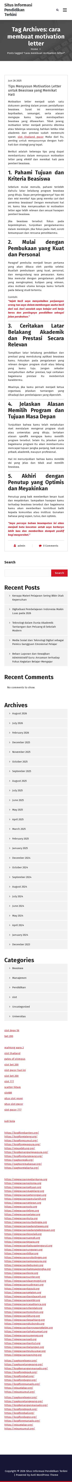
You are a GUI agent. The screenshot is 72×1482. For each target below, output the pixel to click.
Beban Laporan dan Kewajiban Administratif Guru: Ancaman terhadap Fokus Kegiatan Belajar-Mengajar (36, 657)
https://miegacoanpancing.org (23, 1354)
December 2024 (21, 857)
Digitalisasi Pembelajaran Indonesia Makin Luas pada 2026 (38, 611)
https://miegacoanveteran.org (22, 1202)
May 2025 (17, 809)
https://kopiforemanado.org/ (22, 1384)
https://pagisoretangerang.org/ (23, 1364)
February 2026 (20, 732)
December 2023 (21, 944)
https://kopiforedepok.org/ (20, 1372)
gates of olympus (14, 1058)
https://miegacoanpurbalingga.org (25, 1222)
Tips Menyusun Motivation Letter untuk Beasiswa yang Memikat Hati (34, 90)
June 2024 (18, 905)
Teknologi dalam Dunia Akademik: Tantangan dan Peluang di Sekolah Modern (34, 626)
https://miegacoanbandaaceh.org (25, 1296)
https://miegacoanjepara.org (21, 1241)
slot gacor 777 (12, 1109)
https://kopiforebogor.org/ (20, 1380)
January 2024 (20, 934)
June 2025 (18, 800)
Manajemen (19, 977)
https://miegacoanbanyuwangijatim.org (28, 1327)
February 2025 (20, 838)
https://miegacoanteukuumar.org (25, 1351)
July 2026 (17, 723)
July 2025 (17, 790)
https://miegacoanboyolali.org (23, 1234)
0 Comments (50, 545)
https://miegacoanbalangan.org (24, 1347)
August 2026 (19, 713)
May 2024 (17, 915)
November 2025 (21, 751)
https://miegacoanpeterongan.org (25, 1195)
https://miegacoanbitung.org (22, 1315)
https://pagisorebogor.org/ (20, 1360)
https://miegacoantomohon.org (23, 1312)
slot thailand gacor (31, 136)
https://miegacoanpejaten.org (22, 1292)
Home (34, 49)
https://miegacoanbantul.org (22, 1343)
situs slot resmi (13, 1098)
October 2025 (20, 761)
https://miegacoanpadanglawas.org (26, 1226)
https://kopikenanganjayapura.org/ (26, 1152)
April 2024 (18, 925)
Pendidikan (19, 987)
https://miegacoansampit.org (22, 1237)
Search (9, 562)
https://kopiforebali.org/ (19, 1376)
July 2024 (17, 896)
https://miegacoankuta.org (21, 1218)
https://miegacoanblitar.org (21, 1253)
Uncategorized (21, 1006)
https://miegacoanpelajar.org (22, 1214)
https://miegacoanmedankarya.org (25, 1179)
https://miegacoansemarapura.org (25, 1261)
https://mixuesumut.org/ (19, 1391)
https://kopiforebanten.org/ (21, 1132)
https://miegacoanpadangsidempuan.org (29, 1230)
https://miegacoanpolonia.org (22, 1183)
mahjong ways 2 (14, 1047)
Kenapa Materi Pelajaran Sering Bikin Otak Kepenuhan (38, 597)
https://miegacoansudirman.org (24, 1284)
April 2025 (18, 819)
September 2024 (21, 877)
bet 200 (8, 1036)
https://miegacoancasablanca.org (25, 1304)
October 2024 (20, 867)
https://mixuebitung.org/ (19, 1148)
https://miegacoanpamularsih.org (25, 1198)
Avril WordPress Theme (44, 1474)
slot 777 (9, 1081)
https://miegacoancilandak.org (23, 1308)
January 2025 (20, 848)
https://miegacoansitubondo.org (24, 1323)
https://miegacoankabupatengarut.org (28, 1245)
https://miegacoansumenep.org (23, 1335)
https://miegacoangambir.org (22, 1300)
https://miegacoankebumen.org (23, 1265)
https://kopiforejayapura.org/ (22, 1144)
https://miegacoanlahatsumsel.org (25, 1331)
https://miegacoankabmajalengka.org (27, 1269)
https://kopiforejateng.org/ (21, 1136)
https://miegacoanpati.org (20, 1339)
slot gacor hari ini (15, 1070)
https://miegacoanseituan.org (22, 1187)
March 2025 (19, 828)
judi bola (9, 1121)
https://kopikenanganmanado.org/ (26, 1368)
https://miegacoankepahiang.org (24, 1319)
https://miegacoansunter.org (22, 1276)
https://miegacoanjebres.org (21, 1210)
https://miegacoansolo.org (20, 1206)
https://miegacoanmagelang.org (24, 1191)
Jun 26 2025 (14, 80)
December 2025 (21, 742)
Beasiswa (17, 968)
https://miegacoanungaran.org (23, 1249)
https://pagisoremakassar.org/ (23, 1164)
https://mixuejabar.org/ (18, 1387)
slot (14, 997)
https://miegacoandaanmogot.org (25, 1280)
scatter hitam (12, 1087)
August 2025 (19, 780)
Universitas (19, 1016)
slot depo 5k (11, 1030)
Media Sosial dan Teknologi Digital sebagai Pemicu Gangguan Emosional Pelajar (38, 642)
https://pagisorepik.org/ (19, 1160)
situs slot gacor (13, 1104)
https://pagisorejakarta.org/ (21, 1167)
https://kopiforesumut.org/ (21, 1140)
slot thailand (12, 1053)
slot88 (8, 1092)
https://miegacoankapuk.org (21, 1288)
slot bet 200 (11, 1064)
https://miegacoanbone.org (21, 1273)
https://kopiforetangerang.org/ (23, 1156)
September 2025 (21, 771)
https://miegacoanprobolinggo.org (25, 1257)
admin (21, 545)
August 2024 (19, 886)
